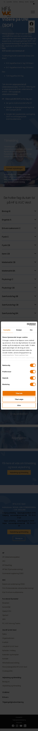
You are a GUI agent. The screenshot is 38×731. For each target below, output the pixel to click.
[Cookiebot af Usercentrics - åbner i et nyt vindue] (27, 324)
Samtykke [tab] (6, 330)
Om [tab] (31, 330)
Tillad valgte (19, 399)
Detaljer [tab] (19, 330)
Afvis (19, 405)
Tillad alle (19, 393)
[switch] (33, 371)
